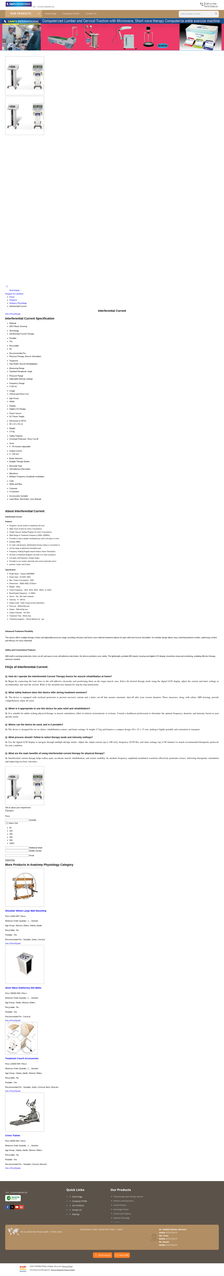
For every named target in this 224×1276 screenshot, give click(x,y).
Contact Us (91, 13)
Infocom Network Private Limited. (63, 1270)
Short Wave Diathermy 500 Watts (23, 988)
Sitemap (75, 1214)
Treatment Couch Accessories (21, 1058)
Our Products (20, 13)
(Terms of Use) (67, 1266)
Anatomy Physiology (18, 303)
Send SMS (124, 1255)
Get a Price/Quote (12, 314)
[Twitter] (12, 1208)
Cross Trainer (12, 1135)
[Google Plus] (21, 1208)
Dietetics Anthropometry (124, 1201)
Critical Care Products (122, 1213)
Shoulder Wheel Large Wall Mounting (25, 911)
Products (13, 300)
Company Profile (71, 13)
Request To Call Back (14, 294)
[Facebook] (7, 1208)
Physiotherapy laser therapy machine (128, 1196)
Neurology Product (121, 1209)
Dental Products (120, 1205)
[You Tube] (17, 1208)
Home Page (50, 13)
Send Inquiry (14, 290)
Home (12, 297)
